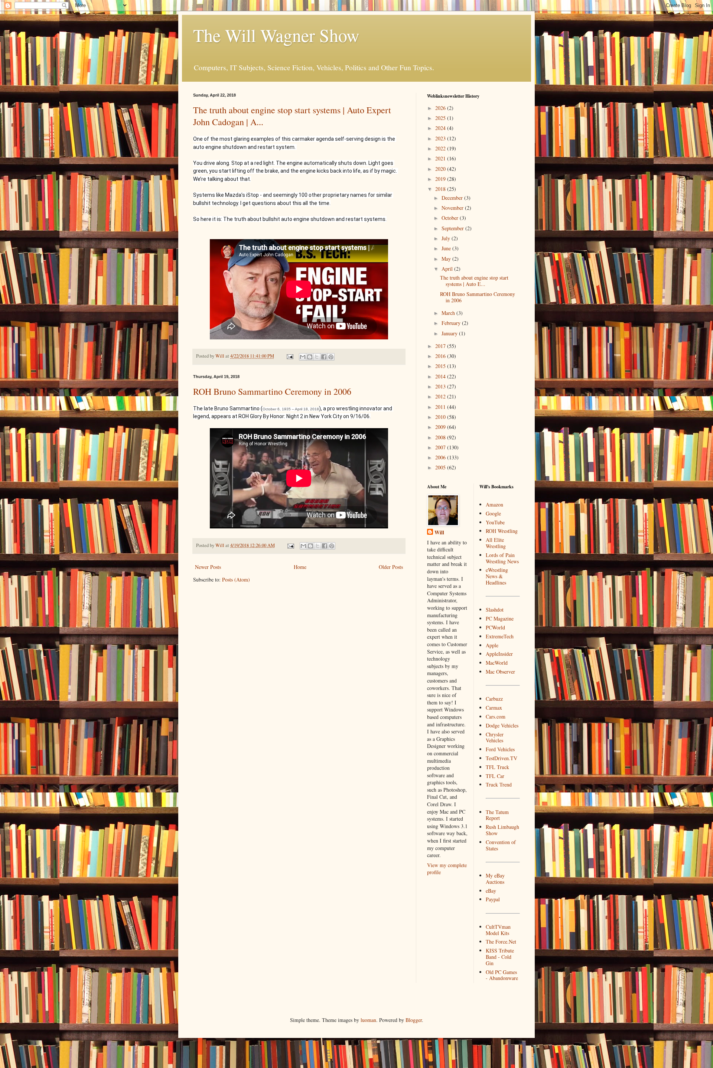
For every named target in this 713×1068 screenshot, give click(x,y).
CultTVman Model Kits (498, 930)
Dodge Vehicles (502, 725)
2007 (441, 447)
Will (439, 532)
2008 (441, 437)
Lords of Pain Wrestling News (502, 558)
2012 (441, 396)
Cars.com (495, 716)
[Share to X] (316, 357)
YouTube (495, 522)
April (448, 268)
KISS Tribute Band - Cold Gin (500, 957)
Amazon (494, 504)
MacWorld (497, 662)
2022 (441, 148)
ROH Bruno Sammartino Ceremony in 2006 (272, 391)
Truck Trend (499, 784)
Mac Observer (500, 671)
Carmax (494, 707)
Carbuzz (494, 698)
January (450, 333)
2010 (441, 416)
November (453, 207)
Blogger (414, 1019)
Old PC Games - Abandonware (502, 975)
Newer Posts (208, 566)
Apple (492, 645)
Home (300, 566)
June (447, 248)
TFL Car (495, 775)
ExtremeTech (500, 636)
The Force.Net (501, 941)
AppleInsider (499, 653)
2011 (441, 406)
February (452, 322)
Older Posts (391, 566)
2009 (441, 426)
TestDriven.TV (501, 758)
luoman (368, 1019)
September (453, 228)
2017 (441, 345)
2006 (441, 457)
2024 (441, 127)
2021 (441, 158)
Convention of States (501, 845)
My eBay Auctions (495, 878)
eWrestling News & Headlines (497, 576)
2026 (441, 107)
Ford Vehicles (500, 749)
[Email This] (302, 357)
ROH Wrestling (502, 530)
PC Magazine (500, 618)
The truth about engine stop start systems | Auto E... (474, 280)
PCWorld (495, 627)
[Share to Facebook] (324, 357)
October (451, 217)
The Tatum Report (497, 815)
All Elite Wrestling (496, 543)
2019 (441, 178)
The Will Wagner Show (276, 35)
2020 (441, 168)
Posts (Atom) (236, 579)
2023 (441, 138)
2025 (441, 117)
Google (493, 513)
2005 (441, 467)
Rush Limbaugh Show (502, 830)
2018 (441, 188)
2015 (441, 365)
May (447, 258)
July (447, 238)
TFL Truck (497, 767)
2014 (441, 376)
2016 (441, 355)
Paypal (493, 899)
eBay (491, 890)
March (449, 312)
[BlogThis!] (309, 357)
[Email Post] (289, 356)
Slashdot (495, 609)
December (453, 197)
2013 (441, 386)
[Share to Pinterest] (331, 357)
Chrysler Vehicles (495, 737)
